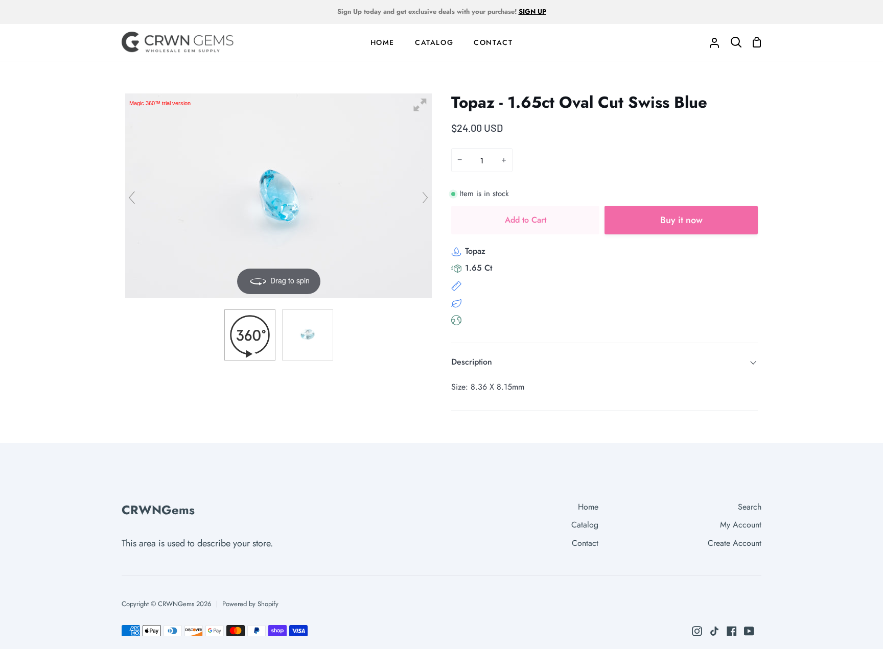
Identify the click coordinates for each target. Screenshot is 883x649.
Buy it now (681, 220)
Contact (585, 543)
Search (749, 507)
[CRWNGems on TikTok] (714, 631)
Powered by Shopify (250, 604)
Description (471, 362)
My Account (740, 525)
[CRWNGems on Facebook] (732, 631)
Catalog (584, 525)
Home (588, 507)
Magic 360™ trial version (160, 103)
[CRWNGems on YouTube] (749, 631)
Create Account (734, 543)
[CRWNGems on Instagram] (697, 631)
